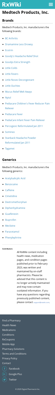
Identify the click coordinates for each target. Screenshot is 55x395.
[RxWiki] (11, 4)
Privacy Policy (9, 358)
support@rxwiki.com (41, 302)
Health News (9, 325)
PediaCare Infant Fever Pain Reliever (25, 120)
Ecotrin (9, 50)
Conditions (8, 334)
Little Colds (11, 68)
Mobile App (8, 344)
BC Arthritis (11, 38)
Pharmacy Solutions (13, 349)
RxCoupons (8, 339)
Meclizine (10, 225)
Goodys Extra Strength (17, 62)
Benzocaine (11, 184)
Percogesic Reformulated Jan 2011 (24, 126)
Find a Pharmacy (11, 320)
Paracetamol (12, 231)
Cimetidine (11, 196)
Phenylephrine (13, 237)
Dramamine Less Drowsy (19, 44)
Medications (9, 330)
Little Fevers (11, 74)
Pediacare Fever (14, 114)
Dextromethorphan (16, 202)
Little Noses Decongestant (19, 79)
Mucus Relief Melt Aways (18, 91)
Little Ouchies (12, 85)
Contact (6, 363)
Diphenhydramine (15, 208)
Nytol (8, 97)
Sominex (10, 132)
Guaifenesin (11, 213)
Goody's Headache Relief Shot (21, 56)
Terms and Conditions (14, 353)
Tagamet (10, 148)
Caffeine (9, 190)
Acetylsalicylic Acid (15, 178)
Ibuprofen (10, 219)
